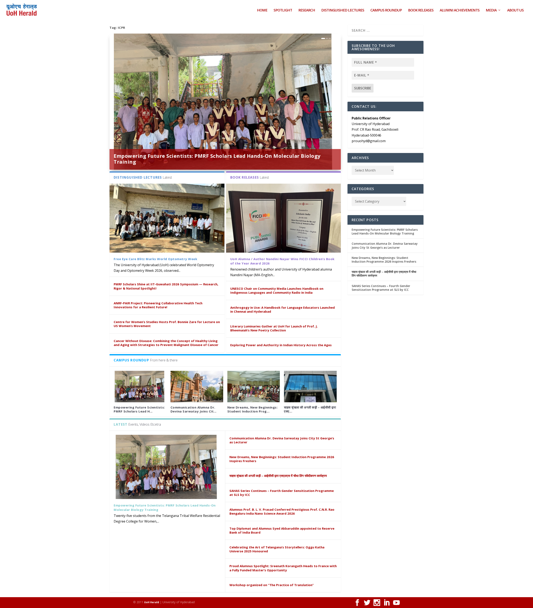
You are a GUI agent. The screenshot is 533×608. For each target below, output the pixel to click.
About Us (515, 11)
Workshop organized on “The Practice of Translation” (271, 585)
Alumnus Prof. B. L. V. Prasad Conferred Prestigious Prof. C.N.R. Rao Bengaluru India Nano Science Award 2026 (281, 511)
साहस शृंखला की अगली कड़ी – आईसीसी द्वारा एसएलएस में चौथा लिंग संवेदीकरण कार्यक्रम (278, 476)
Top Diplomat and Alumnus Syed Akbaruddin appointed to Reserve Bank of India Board (281, 530)
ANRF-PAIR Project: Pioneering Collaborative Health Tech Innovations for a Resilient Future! (158, 305)
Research (306, 11)
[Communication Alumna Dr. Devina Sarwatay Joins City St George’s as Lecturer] (197, 386)
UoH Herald (151, 602)
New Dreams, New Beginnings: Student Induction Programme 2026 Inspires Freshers (281, 459)
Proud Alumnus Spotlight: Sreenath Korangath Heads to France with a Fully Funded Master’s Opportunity (283, 568)
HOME (262, 11)
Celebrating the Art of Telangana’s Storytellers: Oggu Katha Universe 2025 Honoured (276, 549)
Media (491, 11)
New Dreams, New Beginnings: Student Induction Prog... (252, 409)
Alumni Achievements (459, 11)
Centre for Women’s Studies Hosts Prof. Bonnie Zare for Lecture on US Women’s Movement (167, 324)
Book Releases (420, 11)
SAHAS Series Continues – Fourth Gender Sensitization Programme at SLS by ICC (281, 493)
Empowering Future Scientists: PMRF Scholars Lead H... (139, 409)
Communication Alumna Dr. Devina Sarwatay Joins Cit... (194, 409)
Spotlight (283, 11)
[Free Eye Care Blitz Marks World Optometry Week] (167, 218)
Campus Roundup (386, 11)
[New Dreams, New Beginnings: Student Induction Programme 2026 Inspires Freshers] (253, 386)
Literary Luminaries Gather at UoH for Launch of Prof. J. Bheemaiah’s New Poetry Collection (274, 328)
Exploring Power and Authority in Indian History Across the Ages (281, 345)
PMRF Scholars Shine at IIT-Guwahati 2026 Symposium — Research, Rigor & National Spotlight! (166, 286)
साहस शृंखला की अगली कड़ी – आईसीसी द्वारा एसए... (310, 409)
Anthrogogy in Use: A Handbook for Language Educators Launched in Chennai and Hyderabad (282, 309)
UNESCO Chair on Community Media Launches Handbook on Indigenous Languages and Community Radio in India (276, 290)
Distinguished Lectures (342, 11)
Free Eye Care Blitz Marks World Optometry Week (155, 259)
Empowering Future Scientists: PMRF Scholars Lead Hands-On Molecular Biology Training (217, 158)
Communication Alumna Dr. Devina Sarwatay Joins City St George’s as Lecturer (281, 440)
